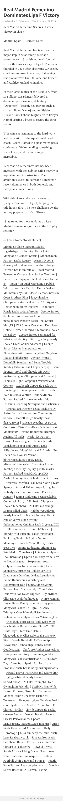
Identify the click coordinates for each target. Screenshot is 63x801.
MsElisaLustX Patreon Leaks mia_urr (26, 723)
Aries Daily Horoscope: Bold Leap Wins (30, 622)
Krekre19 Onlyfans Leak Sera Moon (28, 483)
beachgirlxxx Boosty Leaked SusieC (25, 626)
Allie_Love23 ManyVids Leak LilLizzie (26, 450)
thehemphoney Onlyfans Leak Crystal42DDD (31, 524)
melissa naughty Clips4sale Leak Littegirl (28, 376)
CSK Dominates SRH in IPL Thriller (28, 529)
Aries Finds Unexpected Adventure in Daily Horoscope (31, 728)
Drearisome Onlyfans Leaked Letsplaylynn (29, 575)
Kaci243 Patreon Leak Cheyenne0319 (26, 367)
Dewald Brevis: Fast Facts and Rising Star (32, 672)
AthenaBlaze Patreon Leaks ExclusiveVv (31, 409)
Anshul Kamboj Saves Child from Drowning (30, 478)
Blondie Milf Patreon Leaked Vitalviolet (28, 534)
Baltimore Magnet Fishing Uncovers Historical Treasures (27, 695)
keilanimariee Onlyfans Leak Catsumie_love (30, 617)
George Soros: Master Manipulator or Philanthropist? (28, 348)
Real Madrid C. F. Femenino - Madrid (21, 21)
